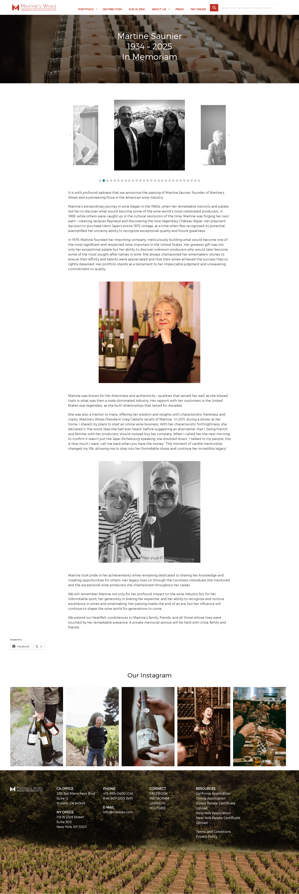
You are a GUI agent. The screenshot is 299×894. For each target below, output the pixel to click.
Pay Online (198, 9)
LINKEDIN (157, 803)
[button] (100, 180)
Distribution (112, 9)
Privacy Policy (206, 836)
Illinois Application (211, 798)
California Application (213, 793)
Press (180, 9)
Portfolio (86, 9)
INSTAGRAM (159, 798)
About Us (159, 9)
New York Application (213, 813)
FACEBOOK (159, 793)
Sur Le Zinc (137, 9)
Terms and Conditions (213, 831)
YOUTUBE (158, 808)
